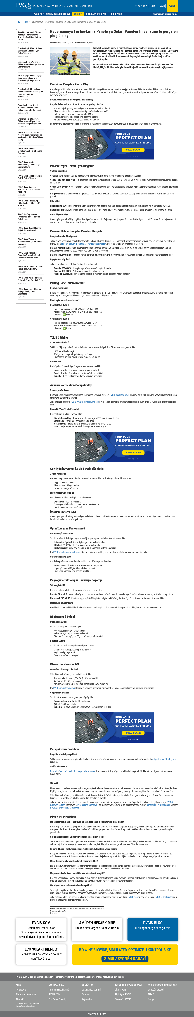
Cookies (86, 994)
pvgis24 (173, 6)
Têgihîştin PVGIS (123, 994)
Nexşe (151, 999)
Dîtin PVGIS (120, 989)
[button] (97, 14)
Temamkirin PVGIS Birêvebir (128, 984)
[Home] (19, 22)
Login (162, 6)
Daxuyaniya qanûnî (91, 989)
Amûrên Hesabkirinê (59, 989)
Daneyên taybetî (156, 989)
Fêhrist (153, 6)
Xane (18, 984)
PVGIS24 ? (21, 989)
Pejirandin (87, 999)
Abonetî (19, 999)
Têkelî (151, 994)
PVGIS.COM (54, 994)
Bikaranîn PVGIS (123, 999)
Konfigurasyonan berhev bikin (162, 984)
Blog (26, 22)
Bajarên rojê (87, 984)
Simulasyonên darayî (125, 958)
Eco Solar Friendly (57, 999)
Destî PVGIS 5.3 (56, 984)
